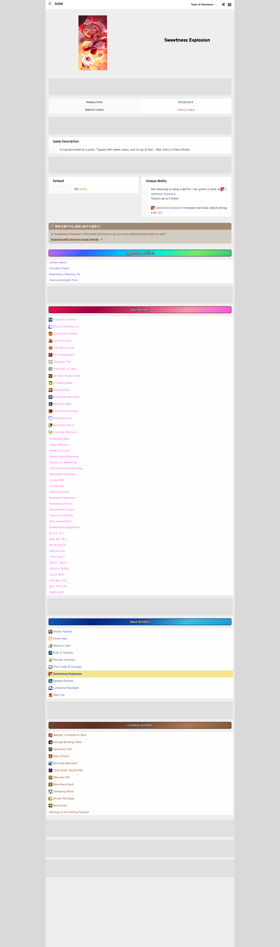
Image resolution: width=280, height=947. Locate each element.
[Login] (223, 4)
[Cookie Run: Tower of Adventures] (57, 5)
